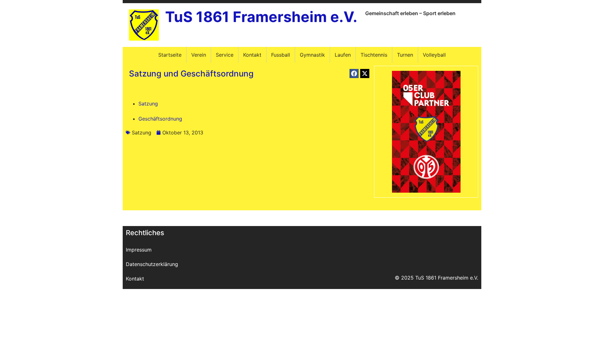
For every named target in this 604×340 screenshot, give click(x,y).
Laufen (343, 55)
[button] (354, 73)
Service (224, 55)
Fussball (280, 55)
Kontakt (252, 55)
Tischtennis (374, 55)
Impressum (139, 249)
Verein (198, 55)
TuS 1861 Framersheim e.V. (261, 17)
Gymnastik (312, 55)
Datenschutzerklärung (152, 264)
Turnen (405, 55)
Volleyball (434, 55)
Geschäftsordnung (160, 119)
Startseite (170, 55)
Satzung (148, 103)
